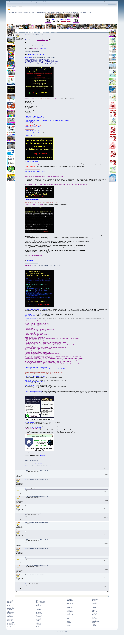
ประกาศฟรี (68, 618)
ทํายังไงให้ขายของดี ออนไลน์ (70, 600)
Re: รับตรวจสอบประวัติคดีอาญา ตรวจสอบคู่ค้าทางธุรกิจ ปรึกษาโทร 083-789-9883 (37, 470)
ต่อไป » (108, 592)
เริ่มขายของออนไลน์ (9, 602)
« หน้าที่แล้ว (105, 592)
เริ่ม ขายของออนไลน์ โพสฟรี (10, 619)
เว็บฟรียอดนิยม (68, 620)
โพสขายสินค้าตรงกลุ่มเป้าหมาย (95, 599)
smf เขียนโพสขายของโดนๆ (10, 612)
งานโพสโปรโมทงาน (94, 614)
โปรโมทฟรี (37, 626)
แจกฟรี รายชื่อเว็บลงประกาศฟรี (95, 621)
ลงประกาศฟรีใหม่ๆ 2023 (94, 609)
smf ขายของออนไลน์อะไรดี (10, 604)
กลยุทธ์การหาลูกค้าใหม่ (69, 599)
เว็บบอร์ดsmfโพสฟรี (94, 625)
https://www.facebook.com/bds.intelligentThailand (43, 57)
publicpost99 (18, 34)
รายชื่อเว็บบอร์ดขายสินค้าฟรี (95, 626)
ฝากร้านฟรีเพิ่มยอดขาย (39, 606)
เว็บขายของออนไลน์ (9, 618)
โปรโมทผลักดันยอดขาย (39, 600)
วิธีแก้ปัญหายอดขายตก (38, 616)
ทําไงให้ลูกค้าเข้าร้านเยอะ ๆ (95, 611)
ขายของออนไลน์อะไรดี (38, 618)
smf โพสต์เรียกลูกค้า (9, 609)
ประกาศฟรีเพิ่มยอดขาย (39, 604)
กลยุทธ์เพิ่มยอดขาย (38, 624)
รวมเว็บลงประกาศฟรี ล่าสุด (70, 614)
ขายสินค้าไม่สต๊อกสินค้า (10, 601)
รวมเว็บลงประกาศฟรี (69, 610)
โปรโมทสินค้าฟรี (94, 620)
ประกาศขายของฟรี (38, 609)
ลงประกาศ (68, 624)
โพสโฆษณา (68, 621)
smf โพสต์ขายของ (9, 611)
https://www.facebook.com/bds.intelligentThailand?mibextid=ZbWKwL (46, 265)
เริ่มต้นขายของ (38, 617)
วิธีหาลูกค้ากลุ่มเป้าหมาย (70, 611)
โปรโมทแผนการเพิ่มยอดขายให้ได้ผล (40, 601)
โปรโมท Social (93, 622)
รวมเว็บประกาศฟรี (69, 615)
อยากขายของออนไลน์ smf (10, 620)
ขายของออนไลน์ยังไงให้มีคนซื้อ (10, 600)
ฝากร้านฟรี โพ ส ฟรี (69, 606)
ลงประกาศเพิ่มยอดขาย (38, 605)
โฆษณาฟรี (68, 617)
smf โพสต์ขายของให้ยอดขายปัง (11, 624)
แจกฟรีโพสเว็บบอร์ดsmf (94, 624)
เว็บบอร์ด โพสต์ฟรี (94, 607)
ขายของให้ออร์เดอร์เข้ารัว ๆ (10, 608)
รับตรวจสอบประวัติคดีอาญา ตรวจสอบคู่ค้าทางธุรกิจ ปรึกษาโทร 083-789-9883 (36, 34)
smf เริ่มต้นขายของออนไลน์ (10, 617)
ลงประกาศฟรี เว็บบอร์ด (94, 618)
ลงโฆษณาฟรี (37, 611)
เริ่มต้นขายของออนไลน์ (94, 603)
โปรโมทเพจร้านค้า (38, 612)
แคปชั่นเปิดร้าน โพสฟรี (10, 613)
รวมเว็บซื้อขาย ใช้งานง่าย (70, 626)
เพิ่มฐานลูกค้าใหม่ (69, 613)
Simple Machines (65, 631)
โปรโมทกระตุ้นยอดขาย (39, 613)
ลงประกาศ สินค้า (94, 617)
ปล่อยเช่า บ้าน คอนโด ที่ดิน (70, 603)
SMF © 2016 (61, 631)
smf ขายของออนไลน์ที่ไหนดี (10, 622)
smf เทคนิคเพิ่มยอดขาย (10, 615)
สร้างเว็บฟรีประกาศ (94, 606)
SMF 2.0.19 (58, 631)
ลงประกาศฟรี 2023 (69, 609)
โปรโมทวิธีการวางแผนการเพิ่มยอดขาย (40, 602)
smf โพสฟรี (8, 605)
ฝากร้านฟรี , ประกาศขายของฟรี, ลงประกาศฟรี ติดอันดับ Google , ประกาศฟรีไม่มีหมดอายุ (28, 2)
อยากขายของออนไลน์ (38, 619)
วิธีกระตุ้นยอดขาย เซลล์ (39, 615)
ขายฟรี (37, 622)
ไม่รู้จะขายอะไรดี (9, 626)
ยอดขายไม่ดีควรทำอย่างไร (39, 620)
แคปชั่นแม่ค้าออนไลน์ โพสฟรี (10, 606)
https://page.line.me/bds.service (32, 51)
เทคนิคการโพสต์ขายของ (10, 623)
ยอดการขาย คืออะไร (38, 623)
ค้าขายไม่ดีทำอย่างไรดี (94, 613)
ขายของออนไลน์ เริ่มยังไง (94, 604)
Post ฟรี (37, 608)
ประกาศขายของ (69, 622)
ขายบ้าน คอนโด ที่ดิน (69, 604)
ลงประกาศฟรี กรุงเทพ (69, 607)
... (18, 591)
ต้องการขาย (68, 602)
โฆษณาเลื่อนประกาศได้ (94, 600)
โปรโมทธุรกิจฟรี (93, 610)
